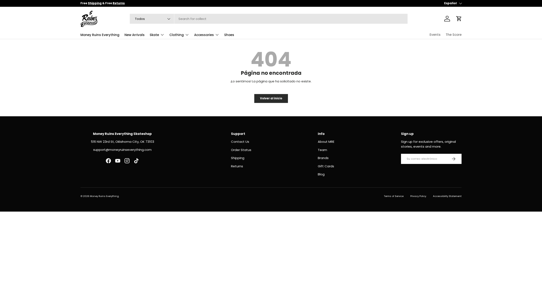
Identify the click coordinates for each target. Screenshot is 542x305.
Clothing (176, 35)
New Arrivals (134, 35)
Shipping (237, 158)
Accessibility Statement (447, 196)
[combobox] (269, 19)
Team (322, 150)
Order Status (241, 150)
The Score (454, 34)
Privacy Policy (418, 196)
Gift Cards (326, 166)
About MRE (326, 141)
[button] (459, 18)
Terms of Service (394, 196)
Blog (321, 174)
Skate (154, 35)
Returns (237, 166)
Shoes (229, 35)
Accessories (204, 35)
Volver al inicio (271, 98)
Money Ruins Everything (99, 35)
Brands (323, 158)
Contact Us (240, 141)
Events (435, 34)
